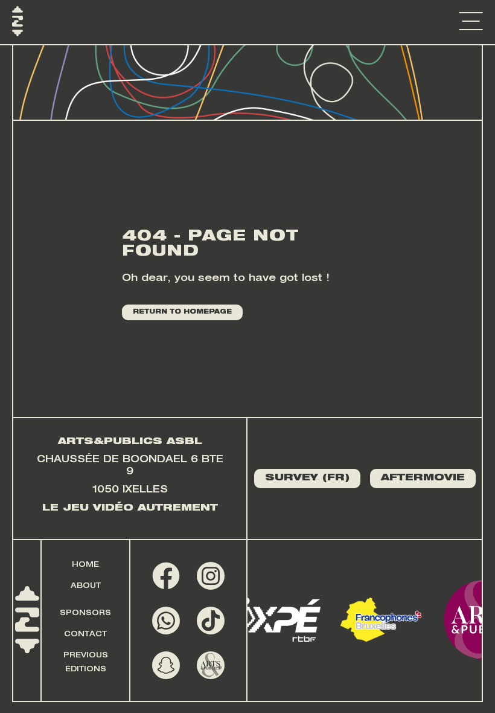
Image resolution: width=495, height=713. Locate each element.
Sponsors (85, 613)
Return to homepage (182, 312)
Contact (85, 634)
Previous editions (85, 662)
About (86, 586)
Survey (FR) (307, 478)
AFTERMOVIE (423, 478)
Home (85, 565)
